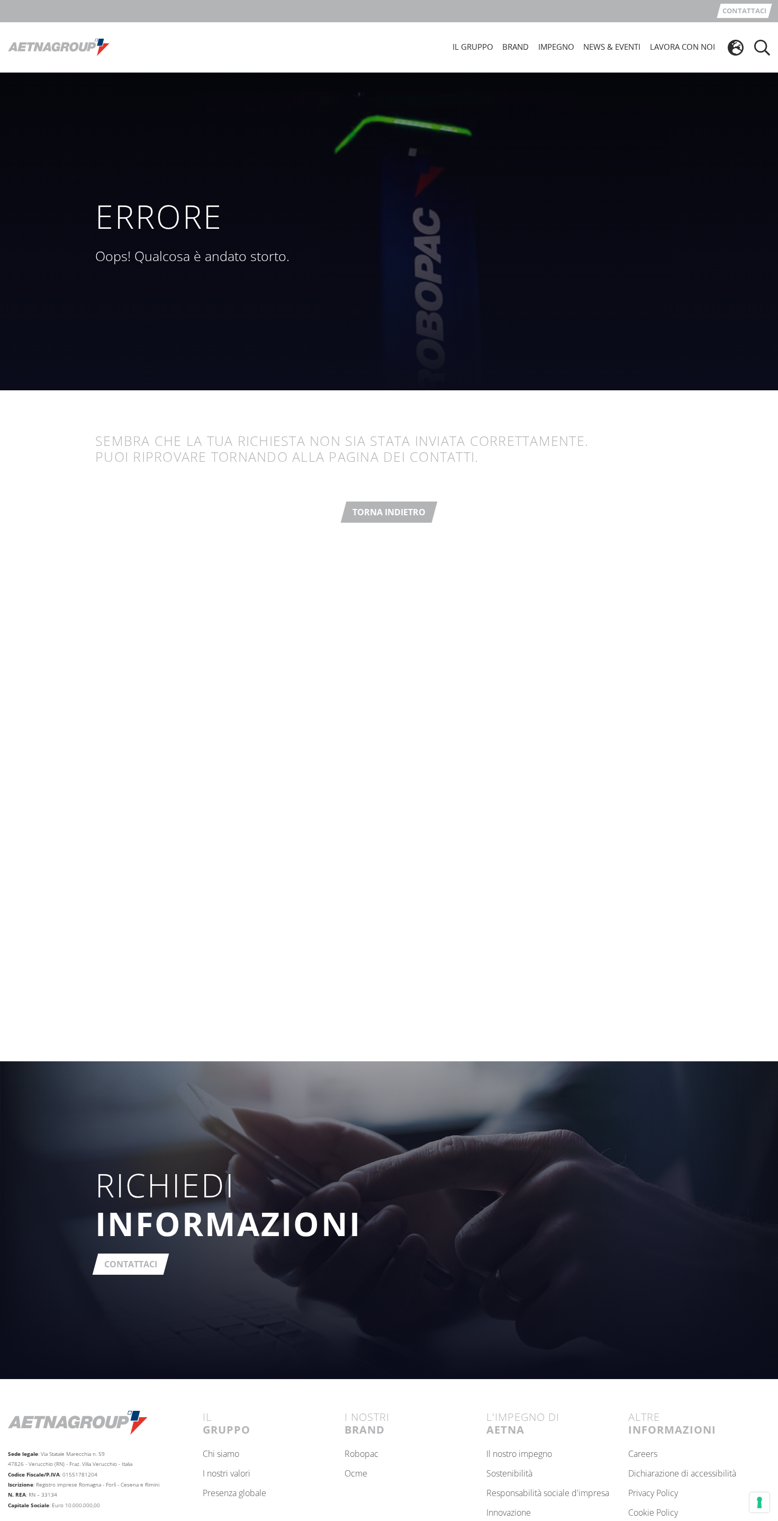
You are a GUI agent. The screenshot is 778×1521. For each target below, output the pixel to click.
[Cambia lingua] (736, 48)
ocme (356, 1474)
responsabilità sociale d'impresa (547, 1493)
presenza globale (234, 1493)
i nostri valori (226, 1474)
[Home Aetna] (59, 46)
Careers (642, 1454)
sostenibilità (509, 1474)
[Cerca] (762, 48)
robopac (361, 1454)
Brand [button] (515, 46)
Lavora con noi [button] (682, 46)
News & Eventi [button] (611, 46)
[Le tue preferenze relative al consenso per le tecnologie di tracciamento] (759, 1502)
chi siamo (221, 1454)
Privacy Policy (653, 1493)
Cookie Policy (653, 1513)
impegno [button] (556, 46)
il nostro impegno (519, 1454)
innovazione (508, 1513)
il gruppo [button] (473, 46)
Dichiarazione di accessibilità (682, 1474)
